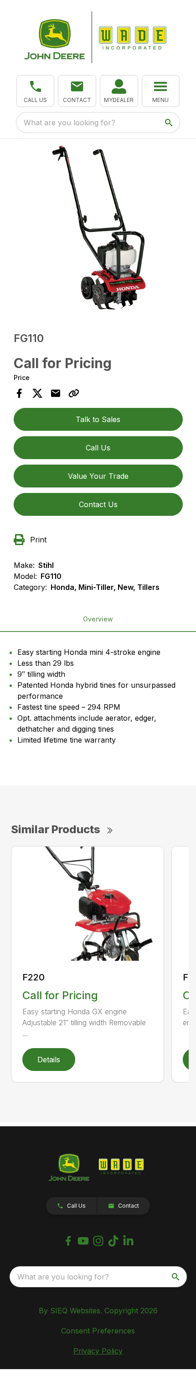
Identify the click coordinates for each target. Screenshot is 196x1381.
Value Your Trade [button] (98, 476)
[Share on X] (37, 393)
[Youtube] (83, 1241)
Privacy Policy (98, 1350)
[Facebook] (68, 1241)
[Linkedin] (128, 1241)
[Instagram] (98, 1241)
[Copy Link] (73, 393)
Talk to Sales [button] (98, 419)
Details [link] (48, 1059)
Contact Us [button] (98, 504)
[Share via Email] (55, 393)
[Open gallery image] (98, 227)
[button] (35, 91)
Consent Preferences (98, 1330)
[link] (119, 91)
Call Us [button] (98, 447)
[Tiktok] (113, 1241)
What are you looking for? (69, 122)
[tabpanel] (98, 228)
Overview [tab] (98, 619)
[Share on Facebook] (19, 393)
